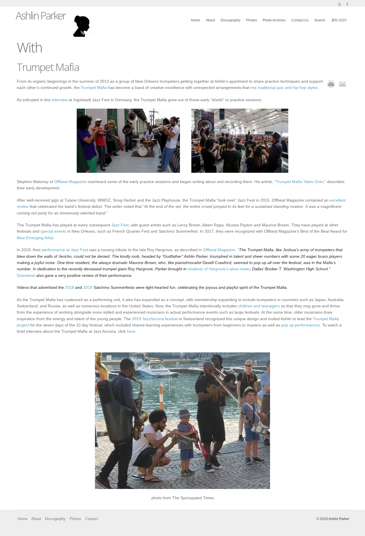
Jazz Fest (120, 225)
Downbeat (26, 275)
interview (60, 100)
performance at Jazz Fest (65, 249)
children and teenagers (259, 306)
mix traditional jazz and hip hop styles (284, 87)
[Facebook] (347, 4)
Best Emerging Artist (35, 237)
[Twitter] (339, 4)
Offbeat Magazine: (219, 249)
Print (331, 84)
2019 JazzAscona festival (155, 318)
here (131, 331)
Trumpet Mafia (94, 87)
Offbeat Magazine (70, 181)
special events (53, 231)
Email (342, 84)
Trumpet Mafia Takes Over (299, 181)
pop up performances (300, 325)
